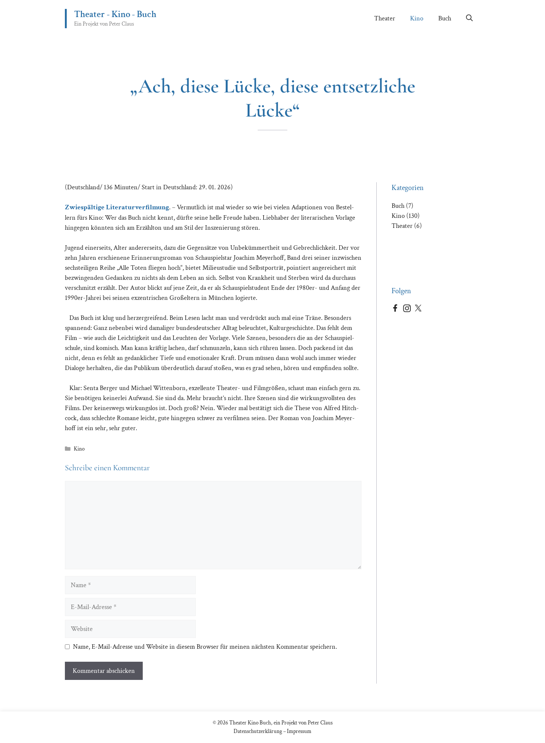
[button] (469, 18)
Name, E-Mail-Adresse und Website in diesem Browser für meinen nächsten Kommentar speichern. (205, 646)
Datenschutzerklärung (258, 731)
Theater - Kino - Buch (115, 14)
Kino (416, 18)
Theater (384, 18)
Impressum (299, 731)
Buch (444, 18)
